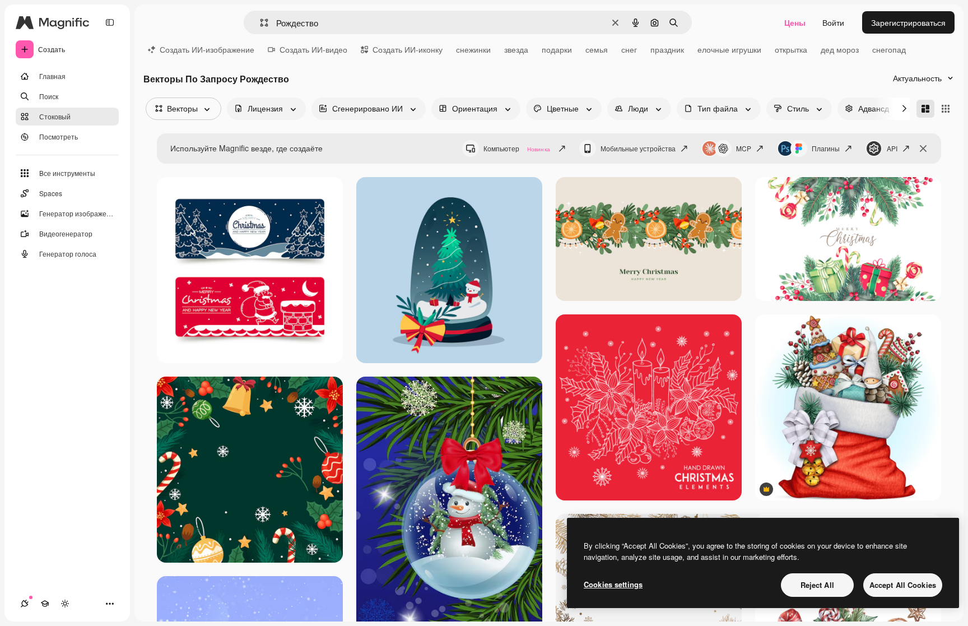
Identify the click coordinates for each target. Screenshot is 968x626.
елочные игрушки (729, 49)
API (892, 148)
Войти (833, 22)
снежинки (473, 49)
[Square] (946, 109)
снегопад (889, 49)
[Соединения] (25, 604)
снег (629, 49)
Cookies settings (613, 584)
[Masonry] (925, 109)
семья (596, 49)
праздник (667, 49)
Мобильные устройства (638, 148)
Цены (795, 22)
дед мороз (840, 49)
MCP (743, 148)
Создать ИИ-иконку (408, 49)
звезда (516, 49)
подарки (557, 49)
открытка (791, 49)
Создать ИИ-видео (313, 49)
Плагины (826, 148)
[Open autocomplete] (259, 22)
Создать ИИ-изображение (207, 49)
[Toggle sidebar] (110, 22)
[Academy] (45, 604)
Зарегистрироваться (908, 22)
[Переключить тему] (65, 604)
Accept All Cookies (902, 584)
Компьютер (516, 148)
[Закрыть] (923, 148)
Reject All (817, 584)
